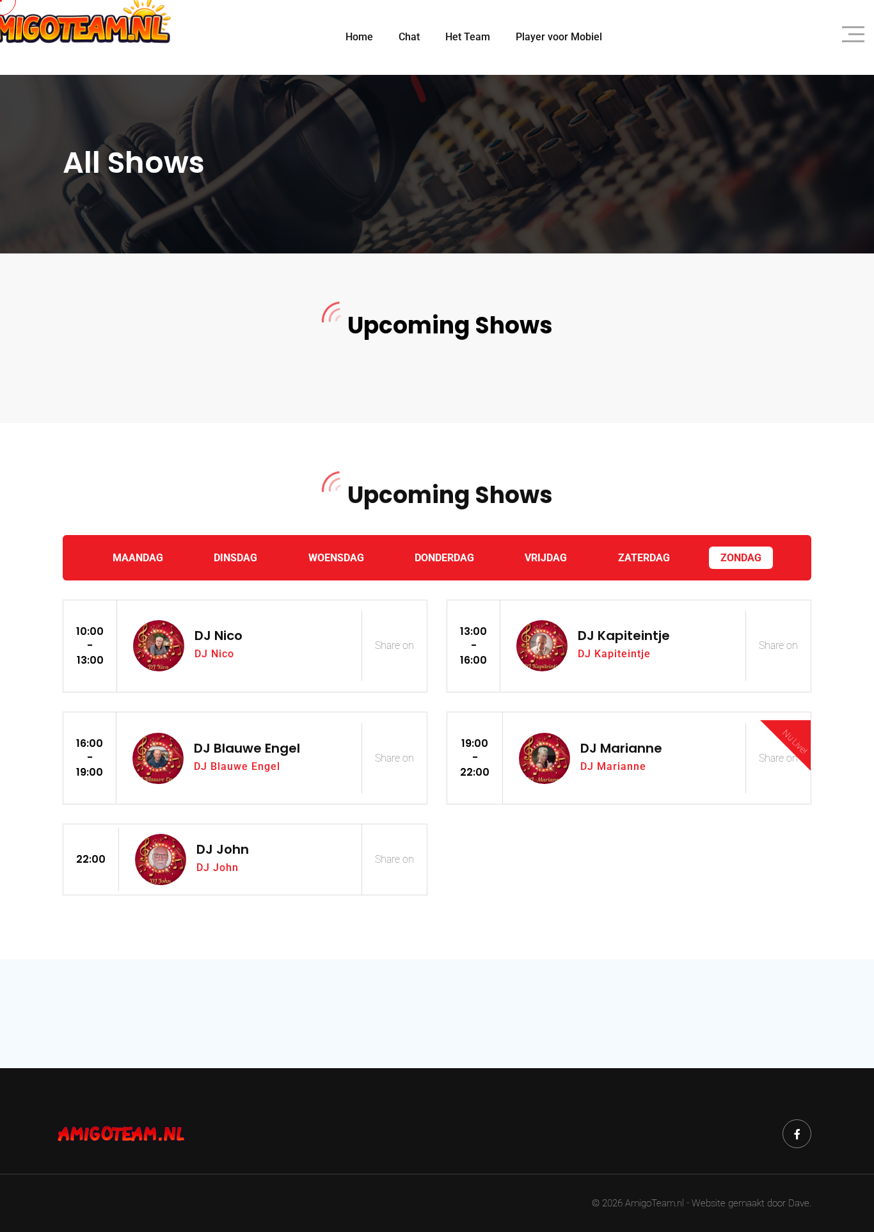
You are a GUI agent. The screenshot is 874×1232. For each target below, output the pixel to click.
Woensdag (336, 558)
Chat (409, 37)
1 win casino (65, 365)
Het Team (467, 37)
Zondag (740, 558)
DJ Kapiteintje (624, 635)
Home (359, 37)
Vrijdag (546, 558)
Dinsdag (235, 558)
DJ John (222, 849)
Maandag (138, 558)
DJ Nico (218, 635)
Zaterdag (644, 558)
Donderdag (444, 558)
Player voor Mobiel (559, 37)
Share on (394, 645)
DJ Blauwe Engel (247, 748)
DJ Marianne (621, 748)
